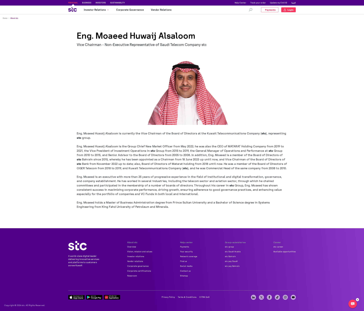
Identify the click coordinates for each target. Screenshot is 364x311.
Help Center (240, 3)
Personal (73, 3)
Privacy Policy (168, 297)
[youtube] (293, 297)
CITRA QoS (204, 297)
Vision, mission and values (139, 252)
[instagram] (285, 297)
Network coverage (188, 257)
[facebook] (269, 297)
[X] (261, 297)
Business (86, 3)
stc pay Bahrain (232, 266)
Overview (131, 247)
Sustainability (117, 3)
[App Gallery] (112, 297)
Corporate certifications (139, 271)
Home (5, 18)
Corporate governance (138, 266)
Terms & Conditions (187, 297)
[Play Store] (94, 297)
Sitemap (184, 276)
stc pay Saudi (231, 261)
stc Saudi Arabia (233, 252)
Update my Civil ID (278, 3)
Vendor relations (135, 261)
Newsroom (132, 276)
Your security (186, 252)
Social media (186, 266)
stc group (229, 247)
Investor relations (135, 257)
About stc (14, 18)
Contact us (185, 271)
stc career (278, 247)
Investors (101, 3)
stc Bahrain (230, 257)
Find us (183, 261)
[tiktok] (277, 297)
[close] (357, 299)
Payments (184, 247)
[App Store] (76, 297)
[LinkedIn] (253, 297)
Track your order (258, 3)
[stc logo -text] (77, 245)
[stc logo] (72, 10)
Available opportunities (284, 252)
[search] (250, 10)
